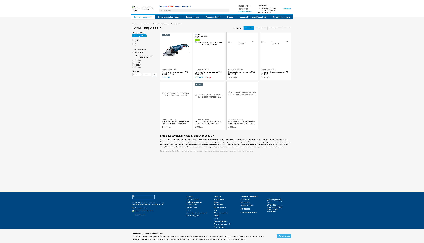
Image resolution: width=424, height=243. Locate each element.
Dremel (230, 17)
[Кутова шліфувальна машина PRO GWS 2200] (209, 50)
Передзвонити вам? (245, 12)
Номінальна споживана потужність (145, 57)
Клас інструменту (139, 49)
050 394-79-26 (244, 6)
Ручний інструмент (281, 17)
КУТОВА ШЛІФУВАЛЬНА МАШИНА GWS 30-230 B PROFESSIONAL (175, 123)
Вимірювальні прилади (168, 17)
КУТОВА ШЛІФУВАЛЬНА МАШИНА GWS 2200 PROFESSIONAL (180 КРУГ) (241, 124)
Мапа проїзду (271, 212)
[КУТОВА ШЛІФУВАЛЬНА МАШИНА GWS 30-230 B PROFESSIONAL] (176, 100)
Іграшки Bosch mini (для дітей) (253, 17)
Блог (164, 2)
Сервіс (192, 2)
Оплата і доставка (155, 2)
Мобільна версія (139, 215)
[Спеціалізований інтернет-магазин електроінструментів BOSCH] (143, 197)
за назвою (287, 28)
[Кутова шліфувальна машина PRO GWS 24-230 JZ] (176, 50)
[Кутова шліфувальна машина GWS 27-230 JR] (242, 50)
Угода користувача (236, 2)
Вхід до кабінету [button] (219, 199)
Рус (248, 1)
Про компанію (143, 2)
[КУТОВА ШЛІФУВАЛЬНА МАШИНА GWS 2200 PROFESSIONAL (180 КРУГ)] (242, 100)
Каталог (134, 2)
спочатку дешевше (275, 28)
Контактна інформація (203, 2)
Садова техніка (192, 17)
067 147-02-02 (244, 9)
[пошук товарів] (227, 10)
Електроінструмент (142, 17)
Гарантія (185, 2)
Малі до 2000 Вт (138, 33)
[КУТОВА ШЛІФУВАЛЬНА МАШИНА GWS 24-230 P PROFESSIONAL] (209, 100)
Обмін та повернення (174, 2)
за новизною (249, 28)
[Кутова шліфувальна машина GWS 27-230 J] (275, 50)
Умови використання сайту (220, 2)
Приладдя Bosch (213, 17)
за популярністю (260, 28)
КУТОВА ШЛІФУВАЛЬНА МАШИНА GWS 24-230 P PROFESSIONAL (208, 123)
